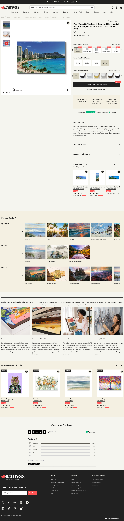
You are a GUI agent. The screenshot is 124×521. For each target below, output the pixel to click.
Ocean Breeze (70, 399)
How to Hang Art (76, 482)
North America (17, 17)
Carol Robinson (37, 400)
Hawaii (40, 17)
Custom (96, 12)
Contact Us (74, 493)
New (104, 12)
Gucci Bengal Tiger (7, 399)
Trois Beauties (37, 399)
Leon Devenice (101, 400)
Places (8, 17)
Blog (52, 493)
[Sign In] (116, 7)
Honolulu (47, 17)
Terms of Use (54, 490)
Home (2, 17)
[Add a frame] (17, 90)
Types (46, 12)
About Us (53, 479)
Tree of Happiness (103, 399)
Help (72, 479)
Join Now (32, 493)
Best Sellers (15, 12)
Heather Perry (5, 400)
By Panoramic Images (79, 32)
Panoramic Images (78, 188)
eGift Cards (95, 485)
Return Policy (75, 485)
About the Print (80, 144)
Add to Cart (103, 84)
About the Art (79, 122)
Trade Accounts (96, 482)
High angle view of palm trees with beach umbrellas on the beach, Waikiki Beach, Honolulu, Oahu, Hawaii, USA (97, 187)
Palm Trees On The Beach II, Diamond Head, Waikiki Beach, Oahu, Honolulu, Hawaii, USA (80, 187)
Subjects (26, 12)
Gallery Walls (78, 12)
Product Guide (116, 44)
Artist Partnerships (56, 488)
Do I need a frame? (114, 71)
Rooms (65, 12)
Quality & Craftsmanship (57, 482)
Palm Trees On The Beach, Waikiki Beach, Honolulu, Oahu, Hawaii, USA (113, 187)
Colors (88, 12)
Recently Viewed (113, 519)
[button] (78, 50)
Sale (111, 12)
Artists (55, 12)
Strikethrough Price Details (78, 490)
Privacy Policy (54, 485)
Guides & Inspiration (77, 488)
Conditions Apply (112, 103)
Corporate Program (97, 479)
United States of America (29, 17)
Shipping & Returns (81, 154)
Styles (36, 12)
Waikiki (54, 17)
